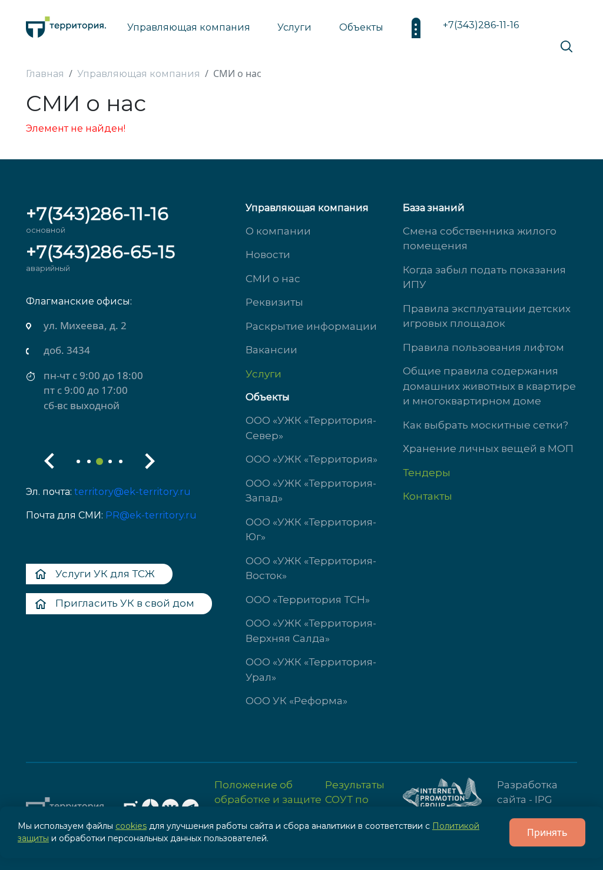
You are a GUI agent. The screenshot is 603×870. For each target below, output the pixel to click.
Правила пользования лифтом (483, 347)
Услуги (263, 374)
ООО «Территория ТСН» (308, 599)
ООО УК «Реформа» (296, 701)
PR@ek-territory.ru (151, 515)
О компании (278, 231)
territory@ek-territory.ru (132, 491)
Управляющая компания (188, 27)
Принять (547, 832)
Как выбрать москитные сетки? (485, 425)
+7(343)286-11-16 (481, 25)
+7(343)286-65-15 (100, 252)
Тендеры (426, 472)
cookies (131, 826)
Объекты (268, 397)
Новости (268, 254)
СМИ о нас (273, 279)
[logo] (66, 23)
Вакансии (271, 350)
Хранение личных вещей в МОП (488, 448)
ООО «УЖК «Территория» (311, 459)
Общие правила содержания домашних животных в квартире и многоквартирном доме (489, 386)
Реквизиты (274, 302)
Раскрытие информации (311, 326)
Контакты (427, 496)
